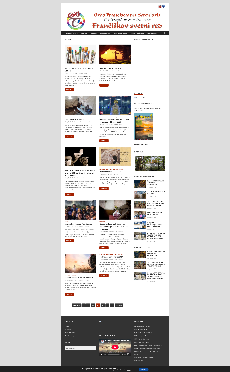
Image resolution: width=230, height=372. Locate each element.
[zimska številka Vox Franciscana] (80, 210)
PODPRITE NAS (152, 33)
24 (103, 305)
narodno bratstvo (111, 117)
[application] (115, 347)
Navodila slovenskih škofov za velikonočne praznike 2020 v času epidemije (113, 226)
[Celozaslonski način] (128, 354)
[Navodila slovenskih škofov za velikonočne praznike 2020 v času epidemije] (115, 210)
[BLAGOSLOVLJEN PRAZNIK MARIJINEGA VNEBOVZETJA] (140, 181)
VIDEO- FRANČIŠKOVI (137, 33)
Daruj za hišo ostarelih (74, 119)
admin (77, 122)
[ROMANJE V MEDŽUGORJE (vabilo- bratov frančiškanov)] (140, 222)
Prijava (67, 326)
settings (129, 370)
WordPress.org (69, 336)
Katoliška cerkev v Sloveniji (142, 326)
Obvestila (67, 66)
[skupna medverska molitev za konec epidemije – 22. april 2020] (115, 105)
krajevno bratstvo (104, 168)
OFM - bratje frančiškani (141, 336)
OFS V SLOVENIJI (71, 33)
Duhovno (102, 117)
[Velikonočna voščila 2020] (115, 156)
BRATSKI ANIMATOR (120, 33)
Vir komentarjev (70, 332)
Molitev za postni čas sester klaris (79, 277)
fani (76, 73)
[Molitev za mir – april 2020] (115, 54)
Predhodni (76, 305)
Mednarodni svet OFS (141, 329)
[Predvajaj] (102, 354)
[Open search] (164, 33)
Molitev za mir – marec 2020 (111, 257)
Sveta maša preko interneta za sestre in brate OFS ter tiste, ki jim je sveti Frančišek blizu (80, 172)
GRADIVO (84, 33)
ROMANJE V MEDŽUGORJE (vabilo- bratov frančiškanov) (154, 224)
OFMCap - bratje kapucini (142, 339)
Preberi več (68, 89)
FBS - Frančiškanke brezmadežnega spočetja (148, 345)
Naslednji (119, 305)
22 (93, 305)
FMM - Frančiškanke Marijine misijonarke (147, 348)
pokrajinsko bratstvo (118, 169)
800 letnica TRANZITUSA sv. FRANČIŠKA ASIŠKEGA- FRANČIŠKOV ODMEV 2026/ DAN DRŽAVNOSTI (156, 235)
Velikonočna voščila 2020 (110, 172)
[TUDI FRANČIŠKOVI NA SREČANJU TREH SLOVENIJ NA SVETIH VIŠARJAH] (140, 202)
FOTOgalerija (105, 33)
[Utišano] (125, 354)
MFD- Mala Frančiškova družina (144, 357)
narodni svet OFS (116, 168)
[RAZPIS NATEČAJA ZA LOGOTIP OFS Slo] (80, 54)
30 (112, 305)
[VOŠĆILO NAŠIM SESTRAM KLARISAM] (140, 192)
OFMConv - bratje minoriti (142, 342)
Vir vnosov (68, 329)
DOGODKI (94, 33)
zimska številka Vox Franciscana (78, 224)
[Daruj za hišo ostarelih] (80, 105)
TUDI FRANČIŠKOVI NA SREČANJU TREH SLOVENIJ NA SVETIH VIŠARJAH (156, 203)
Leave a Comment (82, 73)
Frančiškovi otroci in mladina (143, 332)
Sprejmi (143, 369)
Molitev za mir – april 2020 (110, 68)
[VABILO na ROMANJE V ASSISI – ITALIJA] (140, 212)
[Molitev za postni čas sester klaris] (80, 263)
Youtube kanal (138, 360)
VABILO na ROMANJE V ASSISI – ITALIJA (154, 213)
